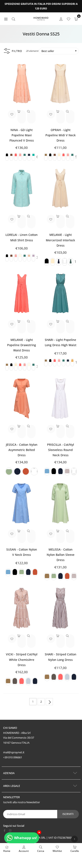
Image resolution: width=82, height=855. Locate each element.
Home (6, 851)
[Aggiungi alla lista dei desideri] (12, 114)
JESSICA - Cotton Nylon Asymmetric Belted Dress (21, 450)
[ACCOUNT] (61, 19)
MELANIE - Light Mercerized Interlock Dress (60, 240)
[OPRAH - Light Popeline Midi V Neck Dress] (60, 83)
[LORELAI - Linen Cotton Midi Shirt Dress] (21, 188)
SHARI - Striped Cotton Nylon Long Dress (60, 656)
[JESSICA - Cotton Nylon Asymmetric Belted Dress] (21, 398)
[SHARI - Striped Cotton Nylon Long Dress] (60, 608)
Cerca (40, 851)
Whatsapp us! (25, 838)
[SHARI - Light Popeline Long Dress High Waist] (60, 293)
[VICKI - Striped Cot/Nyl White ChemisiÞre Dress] (21, 608)
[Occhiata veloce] (31, 116)
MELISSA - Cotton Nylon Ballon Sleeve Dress (60, 554)
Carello (74, 851)
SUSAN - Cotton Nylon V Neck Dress (21, 552)
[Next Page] (49, 701)
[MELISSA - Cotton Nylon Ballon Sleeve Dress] (60, 503)
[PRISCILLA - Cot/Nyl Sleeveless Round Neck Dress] (60, 398)
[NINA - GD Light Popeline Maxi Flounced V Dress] (21, 83)
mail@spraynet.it (13, 752)
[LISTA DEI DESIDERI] (68, 19)
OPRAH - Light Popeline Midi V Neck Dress (60, 135)
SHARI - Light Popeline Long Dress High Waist (60, 342)
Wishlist (57, 851)
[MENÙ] (6, 19)
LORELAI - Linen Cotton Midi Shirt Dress (21, 237)
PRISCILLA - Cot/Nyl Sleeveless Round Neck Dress (60, 450)
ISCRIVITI (68, 814)
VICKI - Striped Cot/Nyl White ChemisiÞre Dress (21, 659)
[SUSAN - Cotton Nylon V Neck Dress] (21, 503)
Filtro (17, 51)
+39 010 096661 (12, 757)
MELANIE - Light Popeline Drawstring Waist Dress (21, 345)
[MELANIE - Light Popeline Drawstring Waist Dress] (21, 293)
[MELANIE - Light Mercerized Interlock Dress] (60, 188)
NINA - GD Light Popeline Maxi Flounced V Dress (21, 135)
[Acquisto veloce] (21, 116)
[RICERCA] (13, 19)
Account (24, 851)
